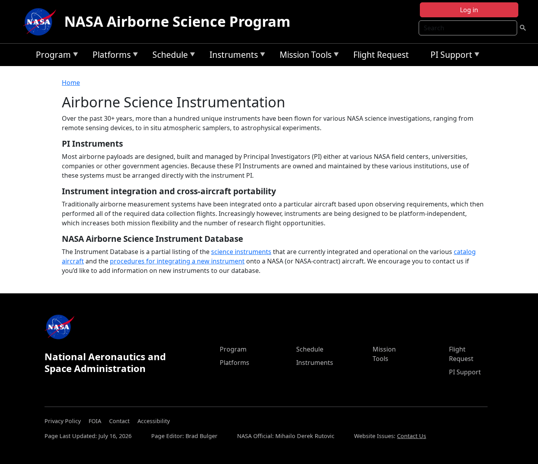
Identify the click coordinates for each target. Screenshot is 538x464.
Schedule (168, 56)
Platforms (110, 56)
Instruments (232, 56)
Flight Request (381, 54)
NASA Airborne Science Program (177, 21)
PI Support (449, 56)
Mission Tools (304, 56)
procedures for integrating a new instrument (177, 261)
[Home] (41, 21)
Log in (469, 10)
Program (51, 56)
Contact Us (411, 436)
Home (71, 82)
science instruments (241, 251)
